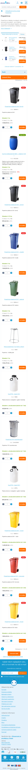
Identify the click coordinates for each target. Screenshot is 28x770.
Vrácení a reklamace (7, 697)
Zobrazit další (14, 653)
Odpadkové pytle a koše (12, 11)
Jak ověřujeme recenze (8, 706)
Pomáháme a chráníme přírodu (10, 727)
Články (22, 34)
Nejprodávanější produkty (10, 34)
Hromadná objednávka (8, 725)
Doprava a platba (6, 692)
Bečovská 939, (6, 743)
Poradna (4, 720)
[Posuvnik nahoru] (2, 648)
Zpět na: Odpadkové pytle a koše (13, 656)
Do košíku (22, 42)
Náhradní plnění (6, 694)
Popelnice (8, 12)
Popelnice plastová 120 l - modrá (13, 57)
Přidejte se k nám (6, 704)
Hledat (23, 7)
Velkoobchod (5, 715)
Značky (3, 718)
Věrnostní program (7, 701)
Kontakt (3, 689)
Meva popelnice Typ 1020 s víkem (13, 38)
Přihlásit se (22, 673)
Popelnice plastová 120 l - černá (13, 47)
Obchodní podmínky (7, 699)
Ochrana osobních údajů (8, 729)
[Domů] (2, 11)
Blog (2, 722)
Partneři (3, 732)
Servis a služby (5, 708)
